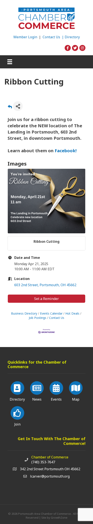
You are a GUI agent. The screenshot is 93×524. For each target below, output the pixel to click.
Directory (72, 37)
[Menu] (9, 61)
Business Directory (24, 313)
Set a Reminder (46, 298)
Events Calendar (51, 313)
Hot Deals (72, 313)
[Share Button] (18, 106)
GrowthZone (59, 517)
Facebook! (65, 151)
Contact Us (56, 318)
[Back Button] (10, 107)
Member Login (25, 37)
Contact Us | (54, 37)
